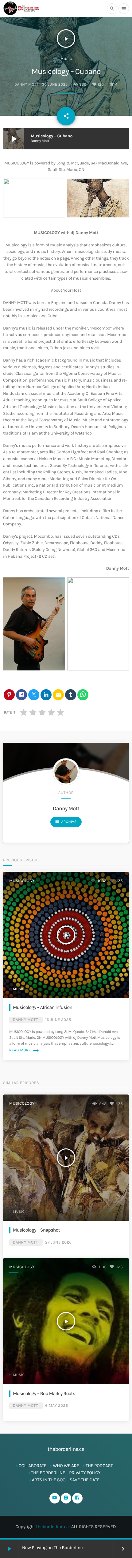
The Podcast (99, 1465)
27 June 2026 (58, 1242)
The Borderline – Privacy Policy (66, 1472)
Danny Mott (26, 85)
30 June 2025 (55, 85)
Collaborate (33, 1465)
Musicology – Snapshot (36, 1230)
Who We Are (66, 1465)
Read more (24, 1050)
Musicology (22, 881)
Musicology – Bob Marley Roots (44, 1393)
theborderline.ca (52, 1526)
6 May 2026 (56, 1405)
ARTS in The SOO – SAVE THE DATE (66, 1480)
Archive (65, 821)
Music (66, 59)
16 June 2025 (58, 1020)
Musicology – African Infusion (42, 1007)
